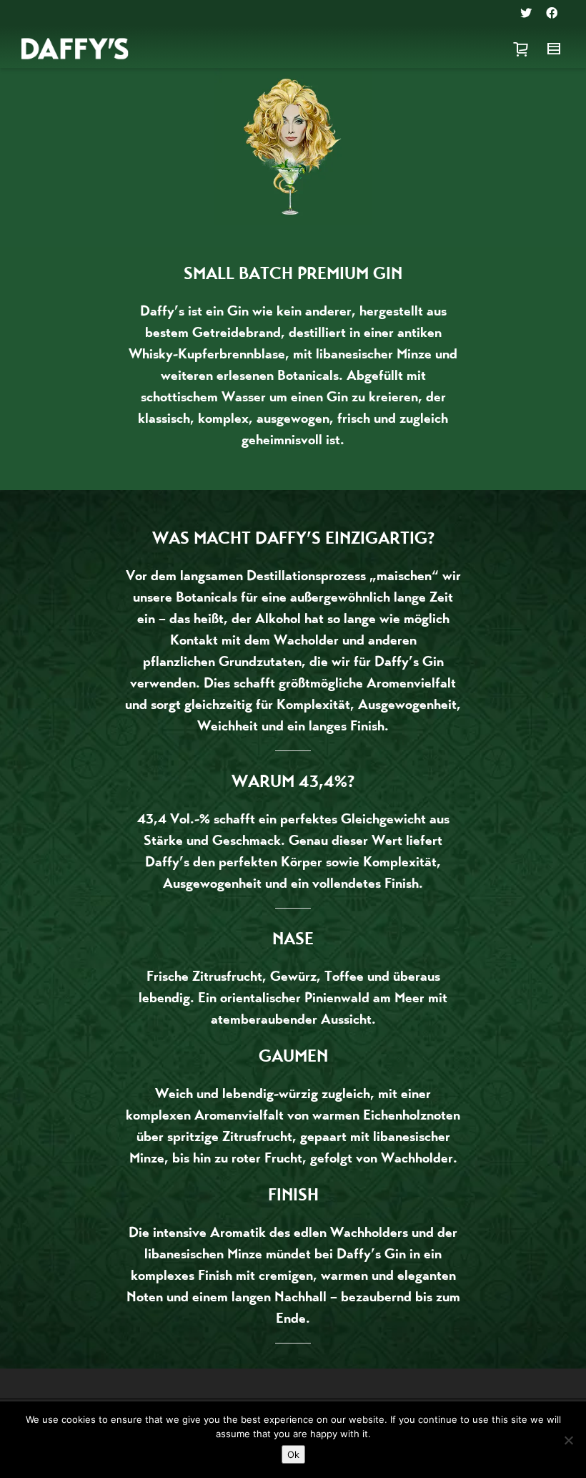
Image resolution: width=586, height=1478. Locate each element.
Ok (293, 1454)
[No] (568, 1440)
